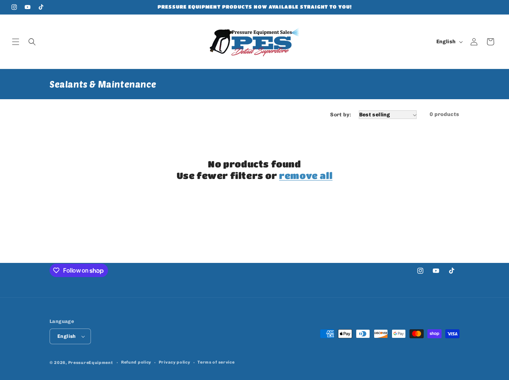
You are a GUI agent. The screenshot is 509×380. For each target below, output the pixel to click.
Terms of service (215, 362)
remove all (305, 175)
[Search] (32, 42)
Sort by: (340, 115)
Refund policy (136, 362)
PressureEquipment (90, 362)
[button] (15, 42)
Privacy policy (174, 362)
